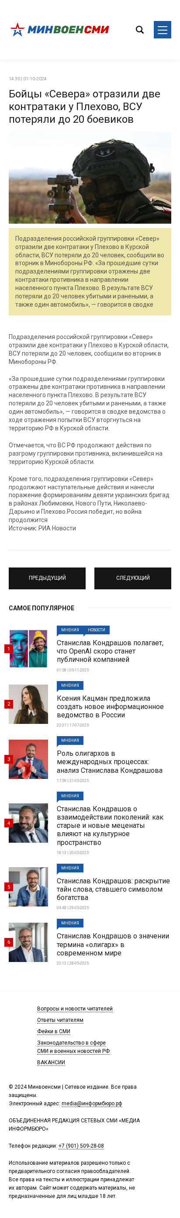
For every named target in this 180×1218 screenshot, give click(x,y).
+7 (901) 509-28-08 (81, 1146)
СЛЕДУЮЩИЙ (133, 574)
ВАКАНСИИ (51, 1062)
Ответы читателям (60, 1020)
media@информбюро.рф (92, 1103)
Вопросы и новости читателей (75, 1009)
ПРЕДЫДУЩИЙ (47, 574)
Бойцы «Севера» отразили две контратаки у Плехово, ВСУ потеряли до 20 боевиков (84, 106)
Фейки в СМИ (53, 1031)
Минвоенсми (61, 29)
